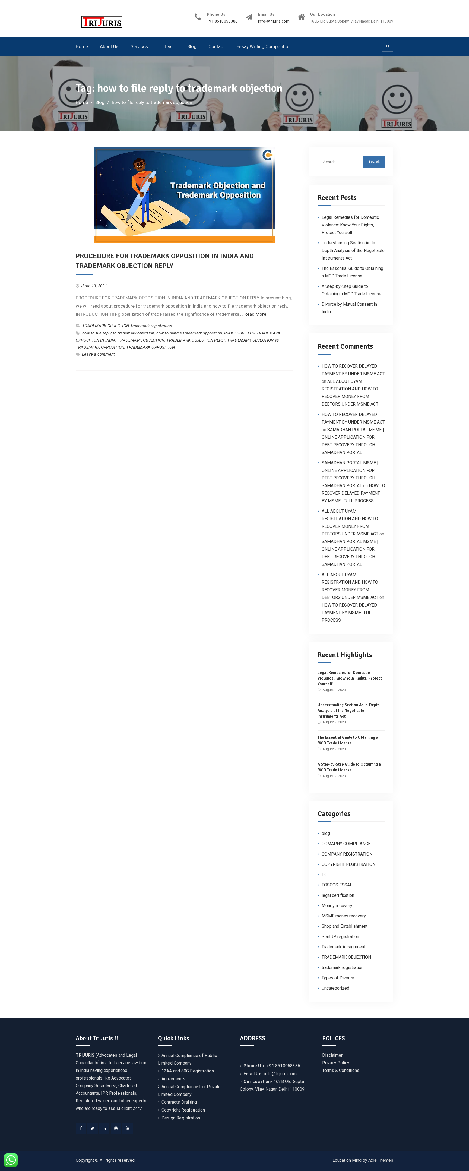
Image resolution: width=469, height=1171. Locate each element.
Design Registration (180, 1118)
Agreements (173, 1078)
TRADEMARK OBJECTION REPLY (195, 340)
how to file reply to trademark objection (118, 333)
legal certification (338, 895)
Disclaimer (332, 1055)
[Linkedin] (104, 1128)
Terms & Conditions (340, 1070)
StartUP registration (340, 936)
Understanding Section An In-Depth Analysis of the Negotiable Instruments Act (353, 250)
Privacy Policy (335, 1062)
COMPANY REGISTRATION (347, 854)
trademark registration (151, 325)
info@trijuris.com (274, 21)
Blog (192, 46)
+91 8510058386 (222, 21)
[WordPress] (116, 1128)
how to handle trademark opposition (189, 333)
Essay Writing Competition (264, 46)
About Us (109, 46)
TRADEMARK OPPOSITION (150, 347)
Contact (216, 46)
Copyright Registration (183, 1110)
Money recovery (337, 905)
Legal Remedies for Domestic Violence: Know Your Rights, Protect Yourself (350, 225)
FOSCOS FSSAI (336, 885)
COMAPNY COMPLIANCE (346, 843)
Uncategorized (335, 988)
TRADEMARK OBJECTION (105, 325)
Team (169, 46)
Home (82, 46)
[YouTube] (127, 1128)
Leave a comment (98, 354)
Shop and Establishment (344, 926)
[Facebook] (81, 1128)
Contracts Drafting (179, 1102)
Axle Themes (380, 1160)
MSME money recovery (344, 916)
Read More (255, 314)
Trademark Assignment (343, 946)
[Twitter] (92, 1128)
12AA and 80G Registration (187, 1071)
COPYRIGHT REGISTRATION (348, 864)
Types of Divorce (338, 977)
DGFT (327, 874)
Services (139, 46)
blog (326, 833)
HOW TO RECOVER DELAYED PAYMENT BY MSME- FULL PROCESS (353, 493)
